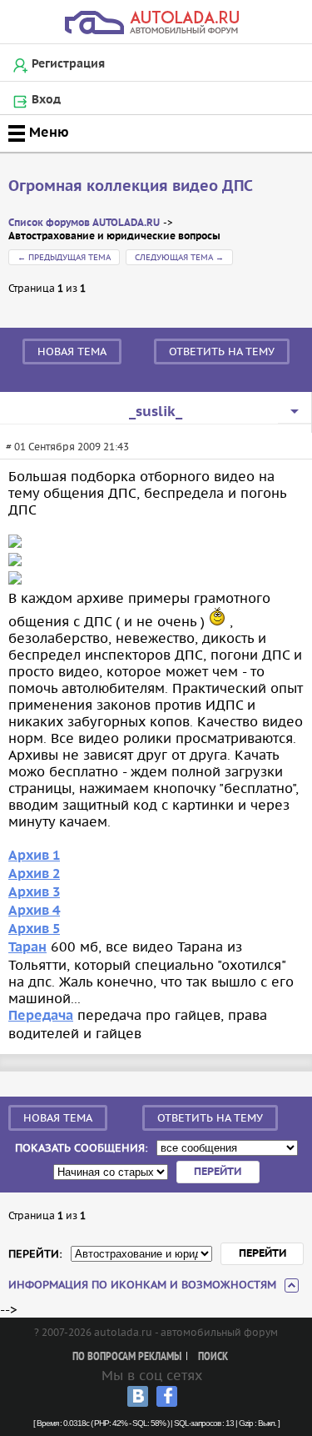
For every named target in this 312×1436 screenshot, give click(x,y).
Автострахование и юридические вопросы (114, 236)
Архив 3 (34, 893)
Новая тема (71, 351)
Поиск (213, 1357)
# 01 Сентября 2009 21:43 (67, 446)
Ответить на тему (222, 351)
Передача (40, 1016)
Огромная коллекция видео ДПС (130, 186)
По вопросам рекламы (126, 1357)
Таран (27, 948)
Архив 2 (34, 874)
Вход (46, 100)
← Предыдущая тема (64, 257)
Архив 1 (34, 856)
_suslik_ (155, 412)
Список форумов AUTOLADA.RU (84, 223)
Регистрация (68, 64)
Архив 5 (34, 929)
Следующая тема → (179, 257)
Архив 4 (34, 911)
